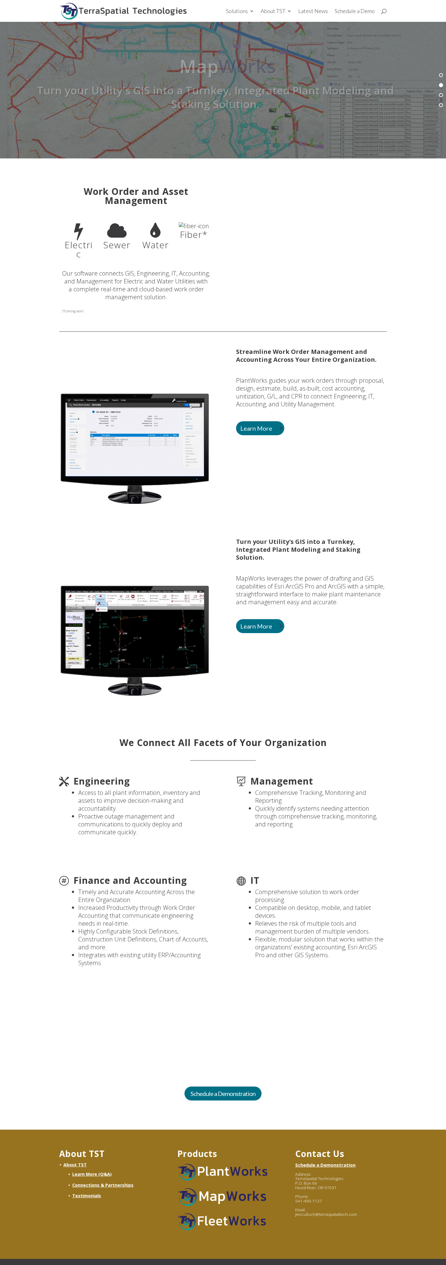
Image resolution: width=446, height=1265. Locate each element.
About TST (273, 11)
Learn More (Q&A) (92, 1174)
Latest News (313, 11)
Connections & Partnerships (102, 1185)
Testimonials (86, 1196)
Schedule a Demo (355, 11)
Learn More (256, 428)
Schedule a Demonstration (223, 1093)
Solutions (237, 11)
